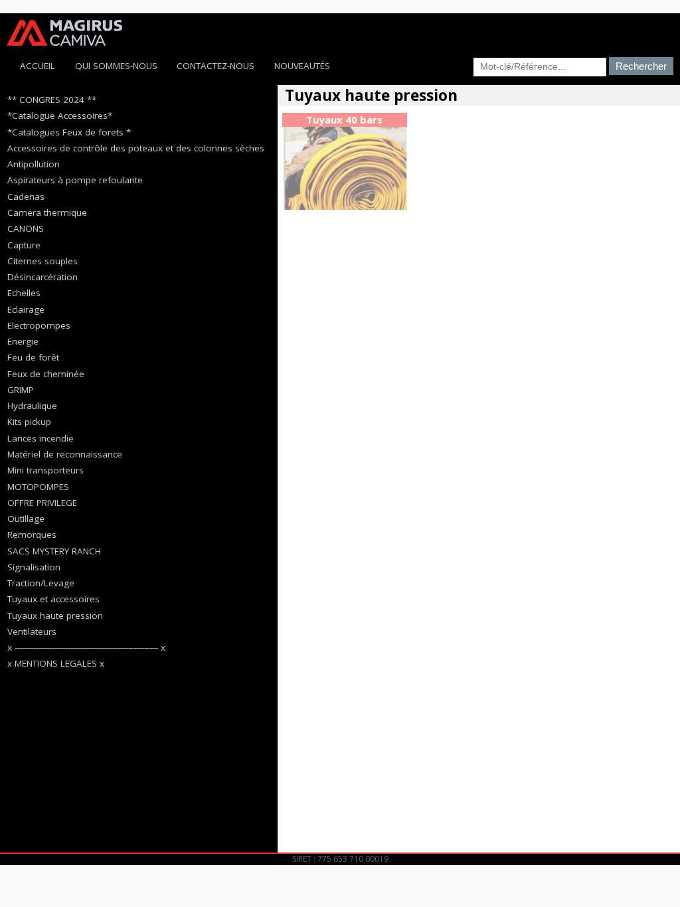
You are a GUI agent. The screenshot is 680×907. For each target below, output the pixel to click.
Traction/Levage (40, 583)
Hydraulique (32, 406)
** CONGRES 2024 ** (51, 100)
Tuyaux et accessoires (53, 599)
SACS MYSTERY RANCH (54, 551)
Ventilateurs (31, 631)
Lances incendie (40, 438)
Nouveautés (302, 66)
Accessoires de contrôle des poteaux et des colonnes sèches (135, 148)
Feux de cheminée (45, 374)
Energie (23, 341)
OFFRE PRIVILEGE (42, 503)
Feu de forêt (33, 357)
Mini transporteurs (45, 470)
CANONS (25, 228)
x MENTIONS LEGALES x (55, 663)
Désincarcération (42, 277)
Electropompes (38, 325)
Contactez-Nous (215, 66)
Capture (24, 245)
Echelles (24, 293)
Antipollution (33, 164)
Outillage (25, 519)
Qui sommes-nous (116, 66)
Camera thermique (47, 212)
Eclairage (25, 309)
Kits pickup (29, 422)
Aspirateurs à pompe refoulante (75, 180)
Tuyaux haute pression (55, 615)
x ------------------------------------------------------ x (86, 647)
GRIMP (20, 390)
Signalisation (33, 567)
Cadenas (25, 197)
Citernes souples (42, 261)
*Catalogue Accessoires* (59, 116)
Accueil (37, 66)
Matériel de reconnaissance (64, 454)
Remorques (31, 534)
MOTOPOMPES (38, 487)
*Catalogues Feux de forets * (69, 132)
